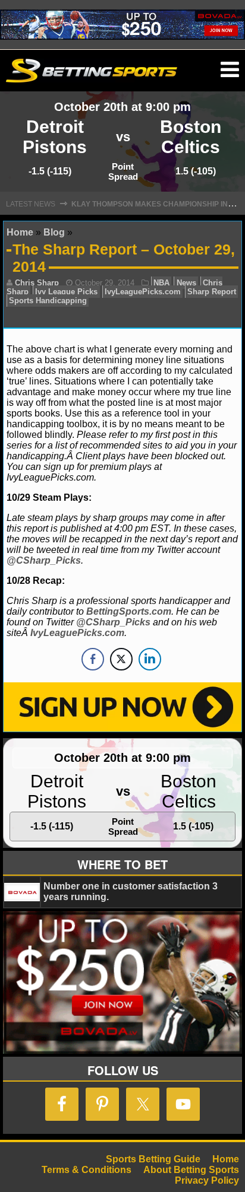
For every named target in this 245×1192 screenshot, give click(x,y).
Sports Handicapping (48, 300)
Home (20, 232)
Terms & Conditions (86, 1170)
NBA (161, 282)
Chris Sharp (37, 282)
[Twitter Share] (121, 659)
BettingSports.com (128, 611)
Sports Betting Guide (153, 1159)
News (186, 282)
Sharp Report (211, 291)
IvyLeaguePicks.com (143, 291)
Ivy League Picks (66, 291)
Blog (54, 232)
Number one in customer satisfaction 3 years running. (130, 891)
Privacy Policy (207, 1180)
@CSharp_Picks (44, 560)
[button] (230, 70)
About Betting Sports (191, 1170)
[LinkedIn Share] (150, 659)
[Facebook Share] (92, 659)
